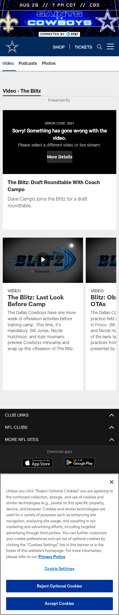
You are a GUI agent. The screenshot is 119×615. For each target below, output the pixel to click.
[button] (59, 157)
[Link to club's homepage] (12, 44)
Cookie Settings (59, 568)
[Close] (111, 482)
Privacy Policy (51, 556)
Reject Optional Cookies (59, 586)
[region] (59, 544)
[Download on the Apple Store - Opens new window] (37, 463)
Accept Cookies (59, 603)
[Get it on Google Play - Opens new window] (79, 465)
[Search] (99, 47)
